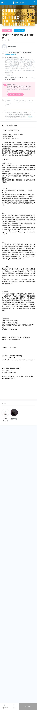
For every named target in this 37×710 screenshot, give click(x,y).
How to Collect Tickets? (15, 94)
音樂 (23, 100)
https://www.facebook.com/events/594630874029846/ (19, 78)
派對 (8, 104)
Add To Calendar (10, 55)
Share (32, 7)
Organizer (4, 708)
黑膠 (17, 100)
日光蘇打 (9, 100)
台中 (30, 100)
